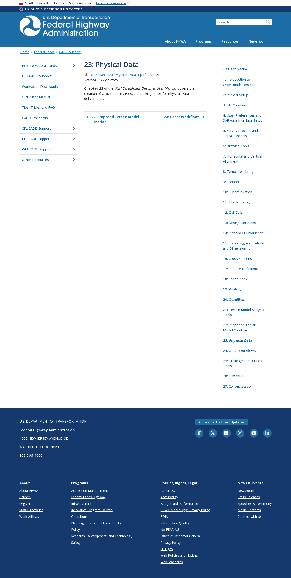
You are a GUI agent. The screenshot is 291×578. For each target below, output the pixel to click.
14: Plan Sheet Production (243, 232)
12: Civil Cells (233, 212)
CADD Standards (35, 117)
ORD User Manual (36, 97)
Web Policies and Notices (179, 555)
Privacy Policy (171, 542)
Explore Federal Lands (39, 65)
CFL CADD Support (36, 128)
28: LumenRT (233, 376)
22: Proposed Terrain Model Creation (113, 119)
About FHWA (175, 41)
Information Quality (175, 523)
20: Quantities (234, 299)
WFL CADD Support (37, 149)
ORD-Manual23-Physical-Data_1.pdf (117, 74)
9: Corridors (232, 181)
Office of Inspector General (181, 536)
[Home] (64, 27)
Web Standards (172, 562)
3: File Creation (234, 105)
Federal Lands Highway (88, 497)
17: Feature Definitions (241, 268)
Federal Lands (44, 52)
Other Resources (35, 159)
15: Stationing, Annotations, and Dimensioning (244, 245)
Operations (79, 516)
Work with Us (29, 516)
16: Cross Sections (237, 258)
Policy (75, 529)
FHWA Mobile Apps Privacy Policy (185, 510)
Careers (25, 497)
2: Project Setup (235, 95)
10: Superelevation (237, 192)
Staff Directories (31, 510)
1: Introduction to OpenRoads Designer (240, 82)
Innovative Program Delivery (92, 510)
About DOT (169, 490)
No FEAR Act (170, 529)
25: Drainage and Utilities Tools (242, 363)
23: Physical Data (237, 340)
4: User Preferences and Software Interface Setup (243, 118)
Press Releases (249, 497)
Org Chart (26, 503)
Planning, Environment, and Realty (96, 523)
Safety (75, 542)
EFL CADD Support (36, 138)
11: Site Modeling (236, 202)
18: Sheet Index (235, 279)
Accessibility (169, 497)
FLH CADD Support (37, 76)
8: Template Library (238, 171)
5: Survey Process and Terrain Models (240, 133)
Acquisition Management (89, 490)
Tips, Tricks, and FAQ (38, 107)
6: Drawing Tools (236, 146)
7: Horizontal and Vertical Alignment (242, 159)
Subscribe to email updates (221, 422)
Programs (204, 41)
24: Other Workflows (184, 116)
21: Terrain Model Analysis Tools (243, 312)
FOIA (164, 516)
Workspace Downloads (40, 86)
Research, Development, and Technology (101, 536)
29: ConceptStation (238, 386)
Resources (230, 41)
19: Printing (232, 289)
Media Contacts (249, 510)
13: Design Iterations (239, 222)
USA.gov (167, 549)
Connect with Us (250, 516)
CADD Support (70, 52)
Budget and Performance (179, 503)
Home (24, 52)
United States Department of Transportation (53, 9)
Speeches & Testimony (255, 503)
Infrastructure (81, 503)
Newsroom (257, 41)
